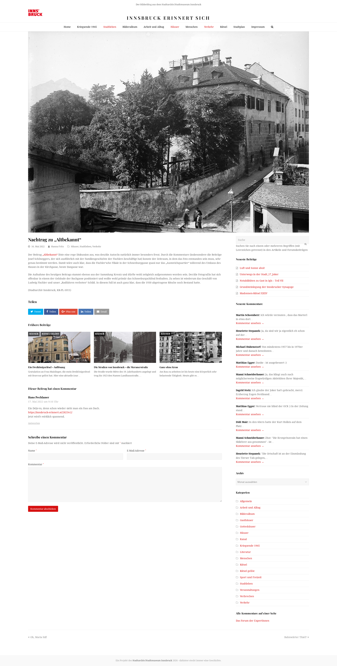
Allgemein (246, 501)
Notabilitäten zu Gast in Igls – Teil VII (261, 280)
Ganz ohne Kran (169, 367)
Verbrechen (247, 596)
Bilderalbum (247, 513)
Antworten (34, 423)
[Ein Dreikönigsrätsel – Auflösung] (59, 347)
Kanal (243, 539)
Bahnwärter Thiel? (295, 637)
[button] (35, 312)
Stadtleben (85, 246)
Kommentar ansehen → (250, 323)
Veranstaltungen (249, 590)
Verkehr (96, 246)
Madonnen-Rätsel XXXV (253, 293)
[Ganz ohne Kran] (191, 347)
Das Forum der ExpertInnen (252, 620)
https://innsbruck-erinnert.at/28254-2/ (50, 412)
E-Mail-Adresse (136, 450)
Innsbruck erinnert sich (168, 18)
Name (32, 450)
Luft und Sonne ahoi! (252, 268)
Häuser (75, 246)
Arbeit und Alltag (250, 507)
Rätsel (243, 564)
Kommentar (36, 464)
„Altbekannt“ (50, 254)
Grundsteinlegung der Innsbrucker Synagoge (267, 287)
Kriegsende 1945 (250, 545)
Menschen (246, 558)
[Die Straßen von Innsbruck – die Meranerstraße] (125, 347)
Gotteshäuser (248, 526)
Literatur (245, 552)
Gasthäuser (246, 520)
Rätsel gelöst (50, 334)
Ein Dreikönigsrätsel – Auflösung (46, 367)
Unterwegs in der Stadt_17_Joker (259, 274)
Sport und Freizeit (251, 577)
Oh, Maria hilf (38, 637)
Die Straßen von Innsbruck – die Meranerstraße (121, 367)
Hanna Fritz (57, 246)
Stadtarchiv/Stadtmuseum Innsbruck (152, 660)
